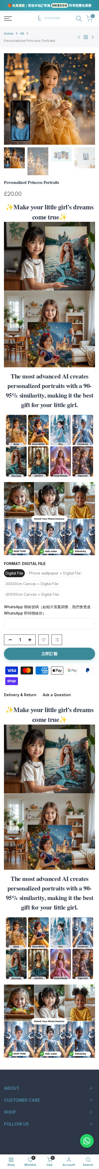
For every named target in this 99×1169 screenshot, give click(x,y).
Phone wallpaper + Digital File (55, 573)
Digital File (14, 573)
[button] (43, 639)
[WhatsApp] (87, 1141)
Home (8, 33)
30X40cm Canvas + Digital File (32, 583)
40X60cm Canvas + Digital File (32, 594)
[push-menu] (8, 18)
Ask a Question (57, 694)
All (22, 33)
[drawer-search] (79, 19)
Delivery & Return (20, 694)
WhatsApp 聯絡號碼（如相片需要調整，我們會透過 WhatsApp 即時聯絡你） (47, 610)
